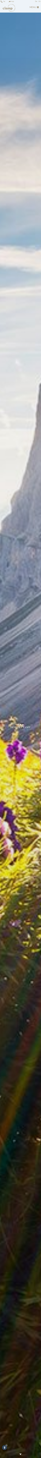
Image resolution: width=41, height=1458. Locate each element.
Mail (12, 1)
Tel (4, 1)
